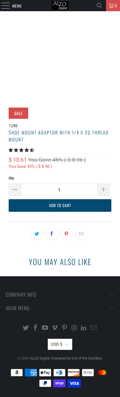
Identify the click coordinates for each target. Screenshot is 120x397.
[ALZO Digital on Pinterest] (65, 328)
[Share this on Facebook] (52, 234)
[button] (21, 150)
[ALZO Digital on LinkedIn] (84, 328)
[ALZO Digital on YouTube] (45, 328)
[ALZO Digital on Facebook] (35, 328)
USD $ (56, 344)
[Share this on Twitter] (37, 234)
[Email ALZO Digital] (94, 328)
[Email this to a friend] (81, 234)
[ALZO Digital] (60, 5)
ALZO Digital (40, 358)
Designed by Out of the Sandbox (76, 358)
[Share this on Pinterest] (67, 234)
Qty (11, 178)
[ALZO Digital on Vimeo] (55, 328)
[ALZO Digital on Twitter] (26, 328)
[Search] (99, 5)
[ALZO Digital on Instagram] (74, 328)
